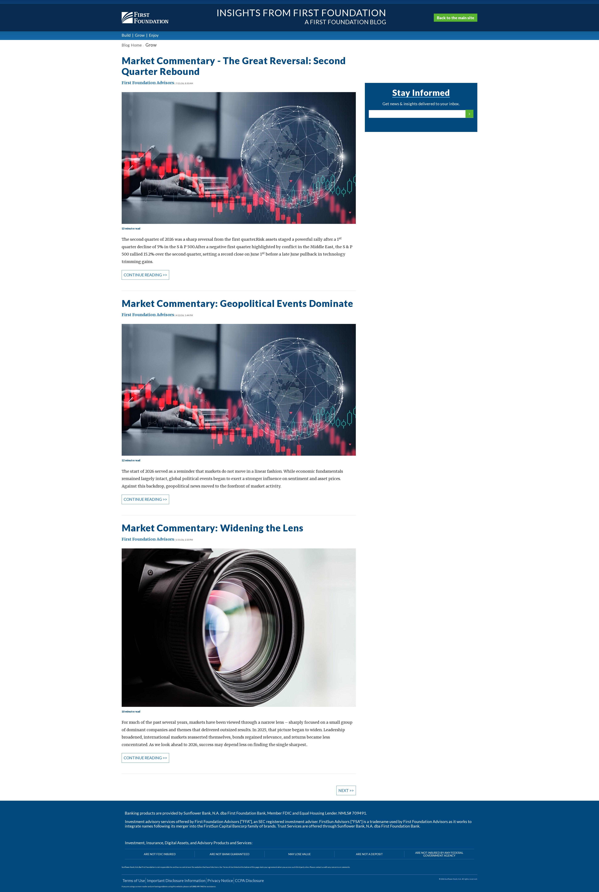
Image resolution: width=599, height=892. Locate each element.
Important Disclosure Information (176, 880)
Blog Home (132, 45)
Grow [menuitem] (140, 35)
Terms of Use (133, 880)
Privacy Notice (220, 880)
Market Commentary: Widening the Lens (212, 527)
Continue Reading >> (145, 274)
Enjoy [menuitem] (154, 35)
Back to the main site (455, 17)
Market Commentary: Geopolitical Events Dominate (237, 303)
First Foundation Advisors (148, 82)
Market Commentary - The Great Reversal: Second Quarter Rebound (234, 66)
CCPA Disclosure (249, 880)
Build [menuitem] (126, 35)
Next (346, 790)
